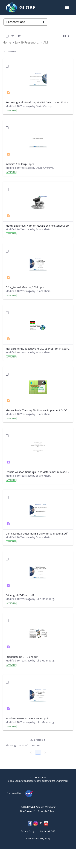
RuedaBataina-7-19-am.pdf (22, 656)
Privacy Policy (27, 831)
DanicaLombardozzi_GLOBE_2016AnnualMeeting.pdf (37, 533)
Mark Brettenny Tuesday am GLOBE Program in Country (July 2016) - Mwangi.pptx (38, 348)
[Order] (19, 36)
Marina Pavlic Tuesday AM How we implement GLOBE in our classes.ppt (38, 410)
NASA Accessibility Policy (38, 838)
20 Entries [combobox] (36, 739)
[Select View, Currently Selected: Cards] (66, 36)
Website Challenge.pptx (20, 164)
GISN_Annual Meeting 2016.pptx (25, 287)
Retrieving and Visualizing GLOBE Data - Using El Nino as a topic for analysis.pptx (38, 102)
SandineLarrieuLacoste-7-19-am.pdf (27, 718)
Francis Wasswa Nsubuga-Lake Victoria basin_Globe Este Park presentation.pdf (38, 472)
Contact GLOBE (47, 831)
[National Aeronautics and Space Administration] (29, 793)
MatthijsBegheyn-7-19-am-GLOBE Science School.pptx (37, 225)
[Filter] (12, 36)
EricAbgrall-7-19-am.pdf (20, 595)
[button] (67, 7)
